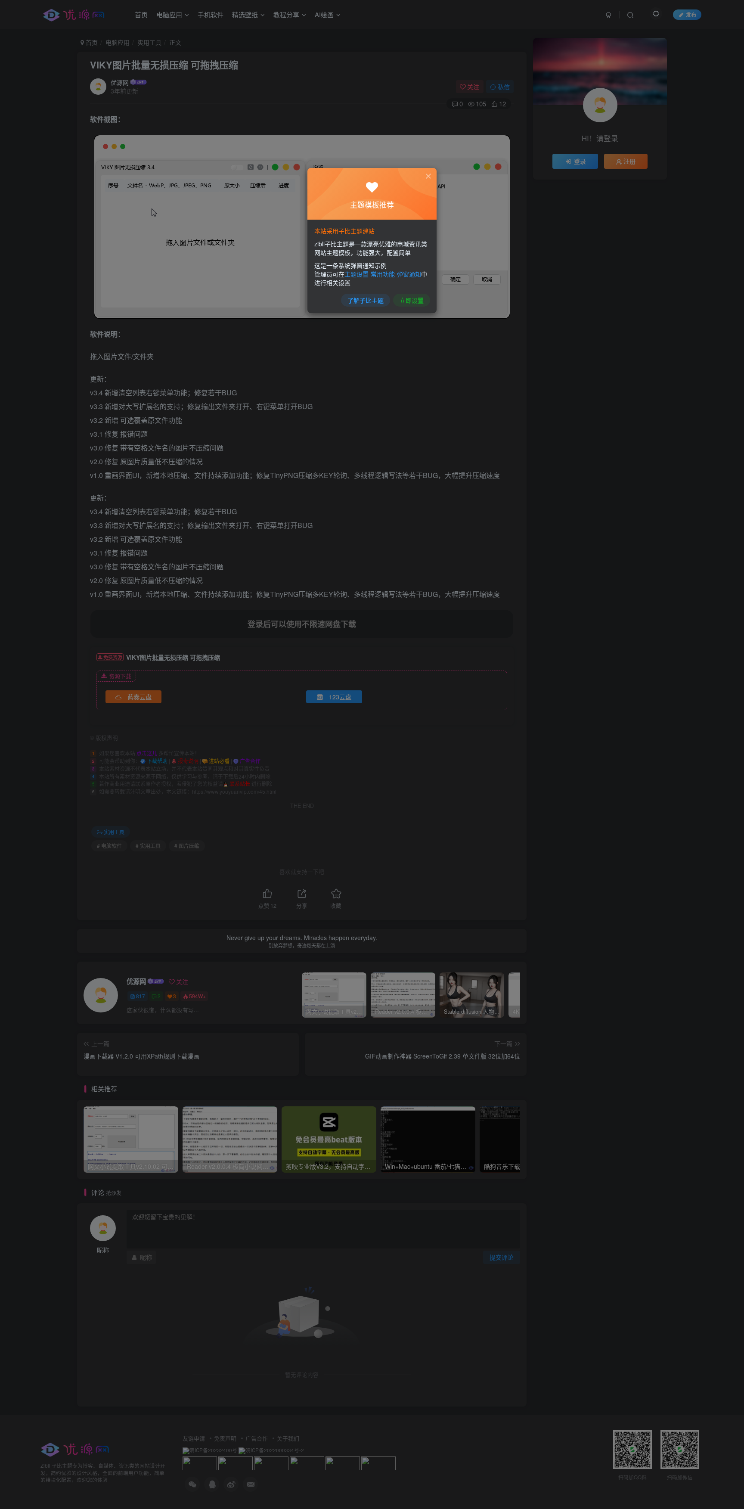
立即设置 (412, 300)
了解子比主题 (365, 300)
